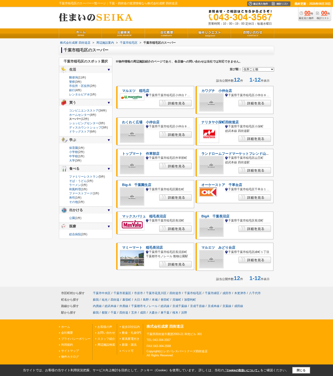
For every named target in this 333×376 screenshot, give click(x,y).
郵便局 (73, 77)
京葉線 (226, 306)
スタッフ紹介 (106, 338)
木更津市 (240, 293)
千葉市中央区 (102, 293)
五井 (134, 312)
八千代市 (255, 293)
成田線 (238, 306)
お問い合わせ (106, 332)
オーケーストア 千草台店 (221, 185)
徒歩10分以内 (131, 326)
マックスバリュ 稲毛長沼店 (144, 216)
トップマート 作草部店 (140, 153)
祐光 (105, 299)
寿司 (72, 197)
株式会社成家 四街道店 (165, 326)
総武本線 (110, 306)
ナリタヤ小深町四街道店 (220, 122)
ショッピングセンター (84, 123)
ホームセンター (79, 115)
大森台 (153, 312)
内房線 (97, 306)
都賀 (105, 312)
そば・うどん (78, 181)
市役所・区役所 (79, 86)
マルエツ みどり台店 (218, 247)
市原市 (138, 293)
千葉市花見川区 (156, 293)
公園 (72, 218)
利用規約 (67, 344)
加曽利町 (190, 299)
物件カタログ (70, 356)
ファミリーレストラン (84, 176)
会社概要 (67, 332)
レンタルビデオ (79, 94)
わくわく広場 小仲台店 (140, 122)
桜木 (175, 312)
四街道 (115, 299)
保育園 (73, 148)
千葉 (113, 312)
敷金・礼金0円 (131, 332)
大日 (137, 299)
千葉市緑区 (212, 293)
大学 (72, 160)
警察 (72, 81)
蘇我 (96, 299)
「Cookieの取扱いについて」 (242, 370)
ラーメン (75, 185)
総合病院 (75, 234)
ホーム (65, 326)
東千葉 (165, 312)
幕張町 (126, 299)
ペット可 (128, 350)
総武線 (165, 306)
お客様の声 (104, 326)
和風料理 (75, 189)
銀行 (72, 90)
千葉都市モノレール (144, 306)
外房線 (123, 306)
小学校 (73, 152)
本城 (155, 299)
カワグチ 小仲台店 (216, 91)
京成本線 (214, 306)
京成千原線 (197, 306)
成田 (143, 312)
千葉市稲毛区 (193, 293)
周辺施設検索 (106, 344)
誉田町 (165, 299)
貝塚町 (176, 299)
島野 (146, 299)
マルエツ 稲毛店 (135, 91)
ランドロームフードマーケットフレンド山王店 (237, 153)
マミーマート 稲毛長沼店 (142, 247)
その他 (73, 202)
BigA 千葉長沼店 (215, 216)
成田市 (226, 293)
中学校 (73, 156)
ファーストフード (81, 193)
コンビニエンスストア (84, 110)
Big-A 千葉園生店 (136, 185)
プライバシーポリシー (76, 338)
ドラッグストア (79, 131)
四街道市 (175, 293)
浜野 (184, 312)
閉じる (301, 370)
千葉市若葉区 (122, 293)
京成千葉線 (179, 306)
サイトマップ (70, 350)
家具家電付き (131, 338)
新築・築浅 (129, 344)
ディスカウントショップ (85, 127)
